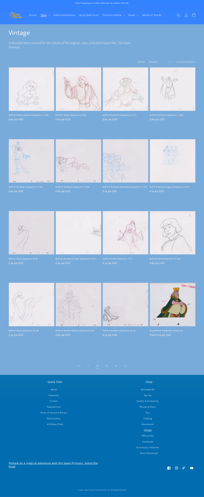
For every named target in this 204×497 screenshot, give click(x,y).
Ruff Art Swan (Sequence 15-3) (23, 259)
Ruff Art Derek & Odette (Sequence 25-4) (75, 330)
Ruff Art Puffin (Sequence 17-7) (117, 259)
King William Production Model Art (166, 330)
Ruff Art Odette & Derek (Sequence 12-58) (29, 115)
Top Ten (148, 395)
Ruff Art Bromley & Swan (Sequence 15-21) (76, 259)
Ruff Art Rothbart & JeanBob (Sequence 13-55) (125, 187)
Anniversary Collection (147, 447)
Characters (53, 395)
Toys (147, 413)
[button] (45, 15)
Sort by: (141, 62)
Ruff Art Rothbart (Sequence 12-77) (119, 115)
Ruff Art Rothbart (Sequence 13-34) (72, 187)
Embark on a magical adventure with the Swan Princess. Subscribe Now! (53, 464)
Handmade (147, 442)
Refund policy (54, 418)
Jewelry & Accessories (148, 401)
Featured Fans (54, 407)
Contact (54, 401)
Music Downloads (149, 453)
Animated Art (147, 389)
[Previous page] (79, 366)
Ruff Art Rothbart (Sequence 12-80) (166, 115)
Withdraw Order (55, 424)
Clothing (147, 418)
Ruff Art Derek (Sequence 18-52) (165, 259)
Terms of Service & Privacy (53, 413)
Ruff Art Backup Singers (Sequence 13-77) (169, 187)
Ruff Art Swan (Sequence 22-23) (24, 330)
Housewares (148, 424)
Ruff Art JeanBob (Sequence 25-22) (119, 330)
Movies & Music (148, 407)
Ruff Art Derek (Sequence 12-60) (71, 115)
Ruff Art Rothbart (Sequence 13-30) (25, 187)
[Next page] (125, 366)
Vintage (148, 430)
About (54, 389)
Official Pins (148, 436)
